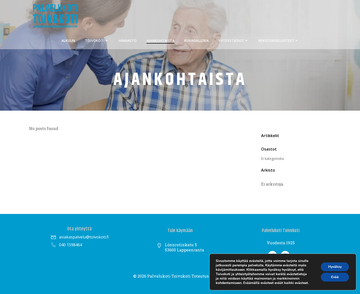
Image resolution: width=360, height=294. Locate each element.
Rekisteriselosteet (276, 40)
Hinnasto (128, 40)
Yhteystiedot (231, 40)
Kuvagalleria (196, 40)
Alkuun (68, 40)
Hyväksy (335, 266)
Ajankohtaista (160, 40)
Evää (335, 277)
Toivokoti (94, 40)
